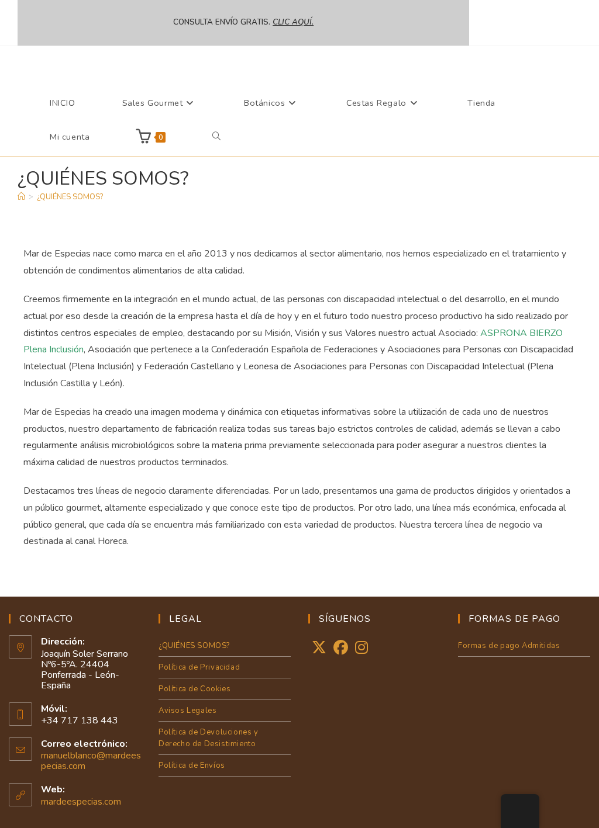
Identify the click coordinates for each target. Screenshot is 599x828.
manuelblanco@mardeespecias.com (91, 760)
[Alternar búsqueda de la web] (216, 137)
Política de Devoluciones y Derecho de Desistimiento (209, 738)
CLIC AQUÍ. (293, 22)
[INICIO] (21, 197)
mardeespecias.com (81, 801)
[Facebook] (340, 648)
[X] (319, 648)
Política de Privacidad (199, 667)
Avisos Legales (187, 710)
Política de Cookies (194, 689)
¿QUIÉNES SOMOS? (70, 197)
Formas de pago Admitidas (509, 645)
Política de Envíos (192, 765)
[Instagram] (361, 648)
